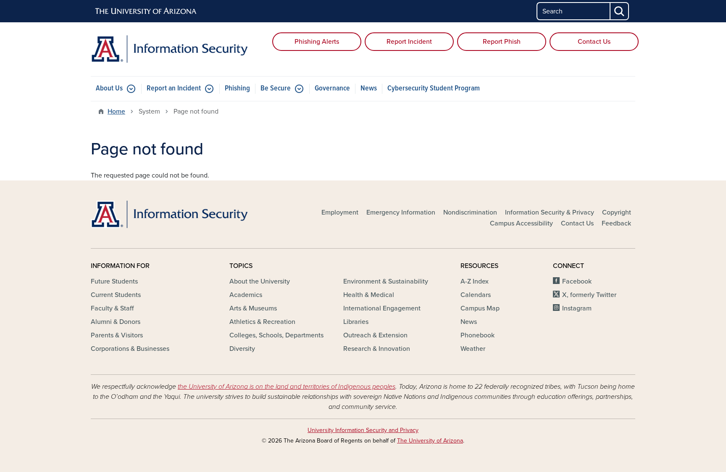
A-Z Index (474, 281)
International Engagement (382, 308)
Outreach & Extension (375, 335)
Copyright (616, 212)
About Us (109, 88)
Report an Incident (174, 88)
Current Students (116, 295)
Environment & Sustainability (385, 281)
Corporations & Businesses (130, 349)
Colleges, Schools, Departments (276, 335)
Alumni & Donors (115, 322)
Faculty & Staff (112, 308)
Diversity (242, 349)
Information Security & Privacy (549, 212)
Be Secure (275, 88)
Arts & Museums (253, 308)
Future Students (114, 281)
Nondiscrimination (470, 212)
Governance (332, 88)
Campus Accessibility (521, 223)
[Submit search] (619, 11)
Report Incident (409, 41)
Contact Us (594, 41)
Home (116, 111)
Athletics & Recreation (262, 322)
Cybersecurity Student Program (433, 88)
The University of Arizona (430, 440)
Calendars (475, 295)
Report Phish (502, 41)
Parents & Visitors (117, 335)
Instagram (577, 308)
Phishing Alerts (317, 41)
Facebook (577, 281)
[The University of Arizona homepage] (146, 11)
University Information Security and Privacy (363, 430)
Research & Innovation (376, 349)
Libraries (355, 322)
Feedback (616, 223)
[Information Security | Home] (178, 49)
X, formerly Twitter (589, 295)
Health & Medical (368, 295)
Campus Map (480, 308)
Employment (339, 212)
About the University (259, 281)
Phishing (237, 88)
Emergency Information (400, 212)
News (368, 88)
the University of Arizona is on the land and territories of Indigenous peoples (286, 386)
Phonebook (477, 335)
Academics (245, 295)
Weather (472, 349)
